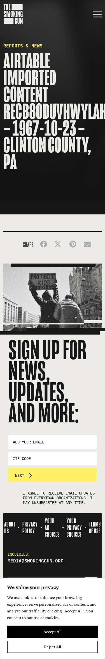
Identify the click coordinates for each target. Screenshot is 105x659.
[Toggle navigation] (97, 14)
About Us (10, 527)
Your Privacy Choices (74, 528)
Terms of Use (95, 527)
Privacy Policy (30, 527)
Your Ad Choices (52, 528)
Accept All (52, 632)
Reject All (52, 647)
